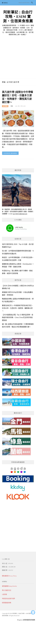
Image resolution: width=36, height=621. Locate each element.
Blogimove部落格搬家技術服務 (26, 620)
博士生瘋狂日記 (6, 590)
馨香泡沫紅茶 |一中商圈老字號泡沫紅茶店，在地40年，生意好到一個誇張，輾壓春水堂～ (17, 308)
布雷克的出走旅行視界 (8, 598)
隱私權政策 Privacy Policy (9, 576)
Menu (6, 3)
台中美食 (5, 106)
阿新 (12, 106)
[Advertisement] (18, 59)
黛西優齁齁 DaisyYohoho (9, 586)
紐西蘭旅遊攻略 (6, 603)
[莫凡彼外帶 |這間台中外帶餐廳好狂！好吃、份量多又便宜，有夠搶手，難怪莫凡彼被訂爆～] (18, 118)
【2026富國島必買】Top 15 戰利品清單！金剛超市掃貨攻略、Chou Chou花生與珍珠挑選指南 (17, 317)
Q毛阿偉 (4, 594)
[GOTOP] (33, 612)
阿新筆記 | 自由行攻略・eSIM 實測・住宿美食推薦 (18, 16)
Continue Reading (10, 153)
